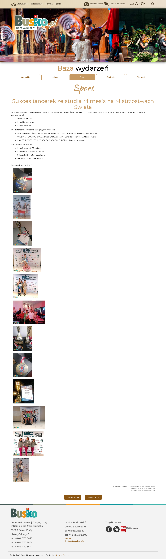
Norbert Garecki (62, 555)
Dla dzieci (141, 77)
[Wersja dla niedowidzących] (141, 5)
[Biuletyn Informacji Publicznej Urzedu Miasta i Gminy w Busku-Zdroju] (129, 533)
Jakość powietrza (117, 4)
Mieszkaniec (37, 3)
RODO (68, 538)
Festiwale (111, 77)
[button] (4, 35)
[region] (83, 35)
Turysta (49, 3)
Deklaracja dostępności (74, 541)
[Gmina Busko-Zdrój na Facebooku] (109, 533)
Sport (82, 77)
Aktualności (23, 3)
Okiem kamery (96, 4)
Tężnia (57, 3)
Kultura (55, 77)
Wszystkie (25, 77)
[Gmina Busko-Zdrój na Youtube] (116, 533)
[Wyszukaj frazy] (152, 5)
